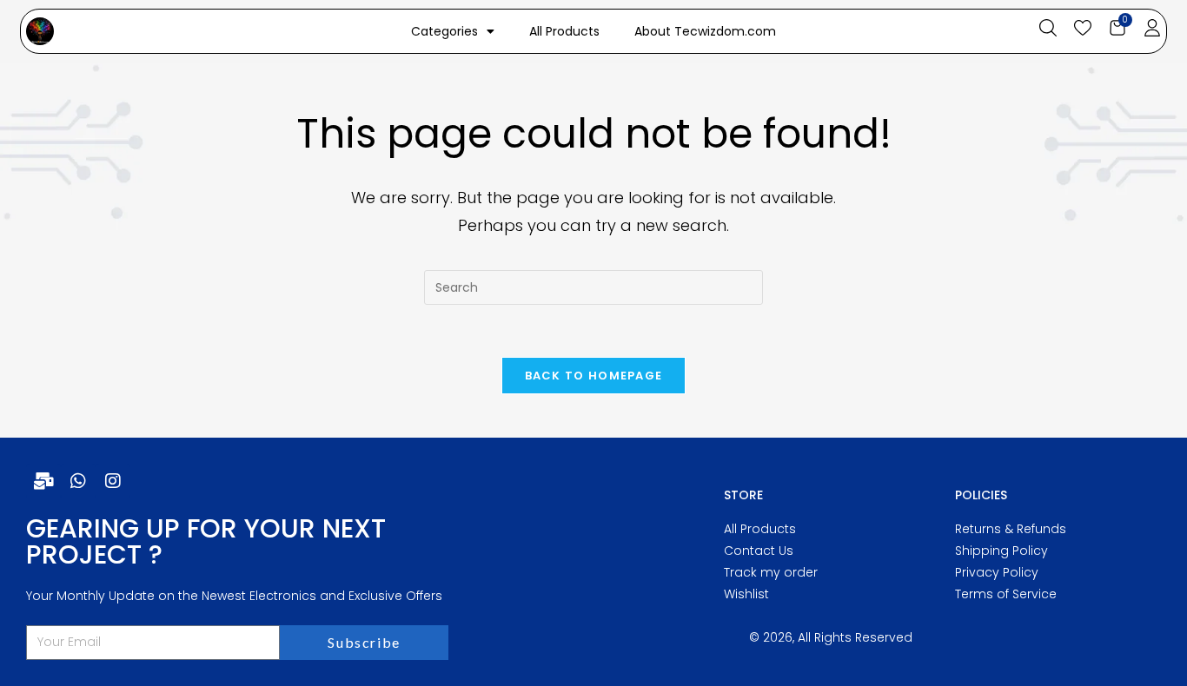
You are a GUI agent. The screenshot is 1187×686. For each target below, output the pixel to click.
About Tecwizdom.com (705, 31)
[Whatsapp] (78, 481)
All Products (564, 31)
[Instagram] (113, 481)
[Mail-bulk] (43, 481)
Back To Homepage (594, 375)
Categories (444, 31)
